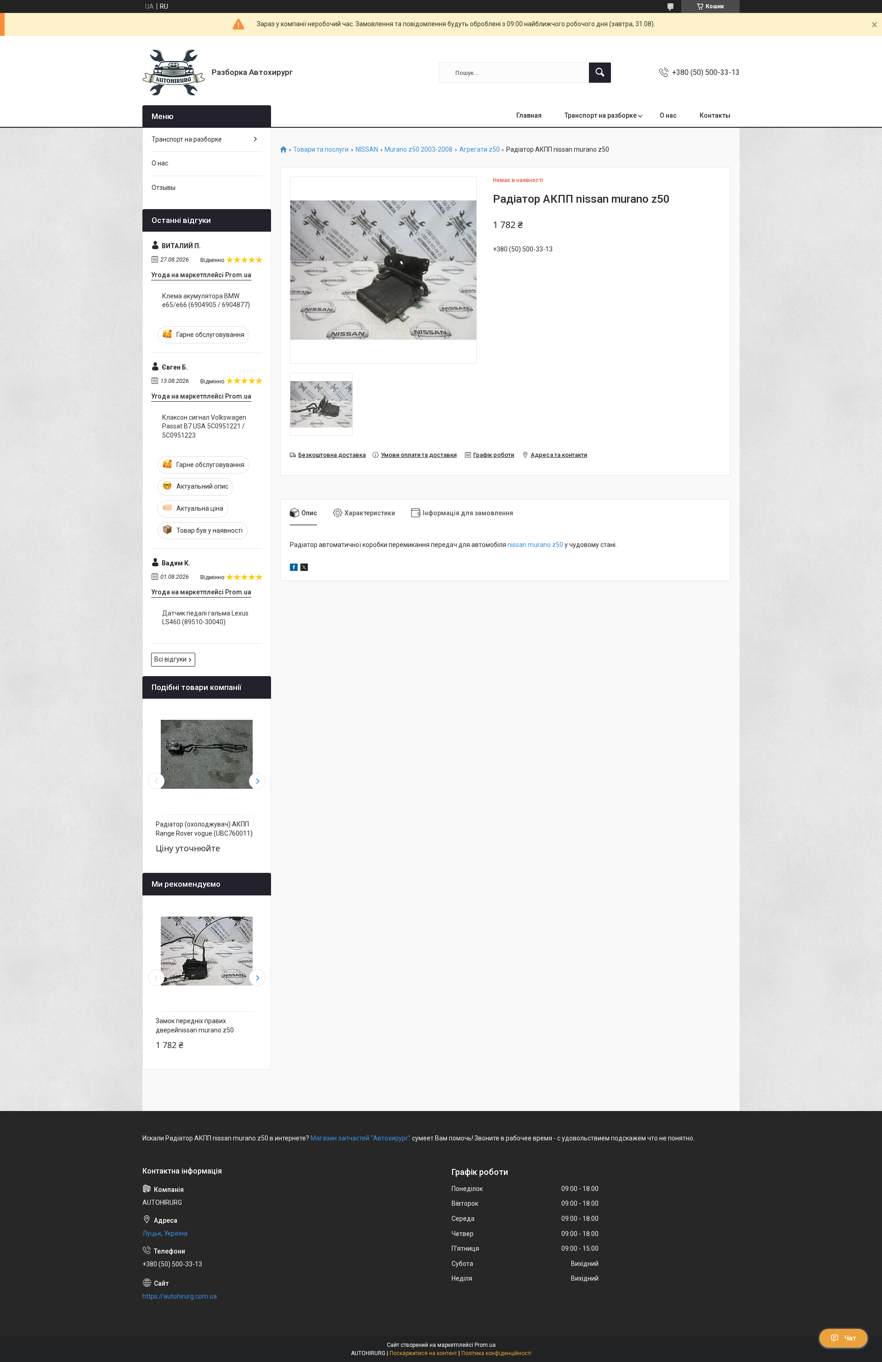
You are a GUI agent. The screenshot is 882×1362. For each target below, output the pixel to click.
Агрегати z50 (479, 149)
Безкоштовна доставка (332, 454)
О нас (668, 115)
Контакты (715, 115)
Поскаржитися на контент (423, 1353)
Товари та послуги (321, 149)
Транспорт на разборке (601, 115)
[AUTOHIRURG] (173, 73)
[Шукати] (600, 73)
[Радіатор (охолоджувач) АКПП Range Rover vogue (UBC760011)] (206, 754)
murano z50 (544, 544)
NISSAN (367, 149)
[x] (304, 568)
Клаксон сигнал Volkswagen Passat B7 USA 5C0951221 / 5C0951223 (204, 426)
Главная (529, 115)
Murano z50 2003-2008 (418, 149)
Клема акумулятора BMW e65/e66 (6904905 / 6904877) (206, 300)
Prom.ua (485, 1345)
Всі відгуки (170, 659)
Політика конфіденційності (496, 1353)
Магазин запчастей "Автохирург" (361, 1138)
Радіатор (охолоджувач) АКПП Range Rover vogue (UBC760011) (204, 829)
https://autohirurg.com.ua (179, 1296)
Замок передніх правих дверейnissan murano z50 (195, 1025)
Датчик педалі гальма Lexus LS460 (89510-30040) (205, 618)
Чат (850, 1338)
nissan (517, 544)
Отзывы (163, 187)
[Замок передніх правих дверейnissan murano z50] (206, 951)
